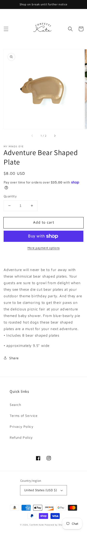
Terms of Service (24, 415)
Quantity (10, 196)
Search (15, 405)
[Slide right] (54, 136)
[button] (6, 29)
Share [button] (14, 358)
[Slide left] (32, 136)
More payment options (44, 248)
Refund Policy (21, 437)
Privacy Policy (21, 426)
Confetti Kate (37, 525)
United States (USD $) (40, 490)
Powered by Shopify (56, 525)
